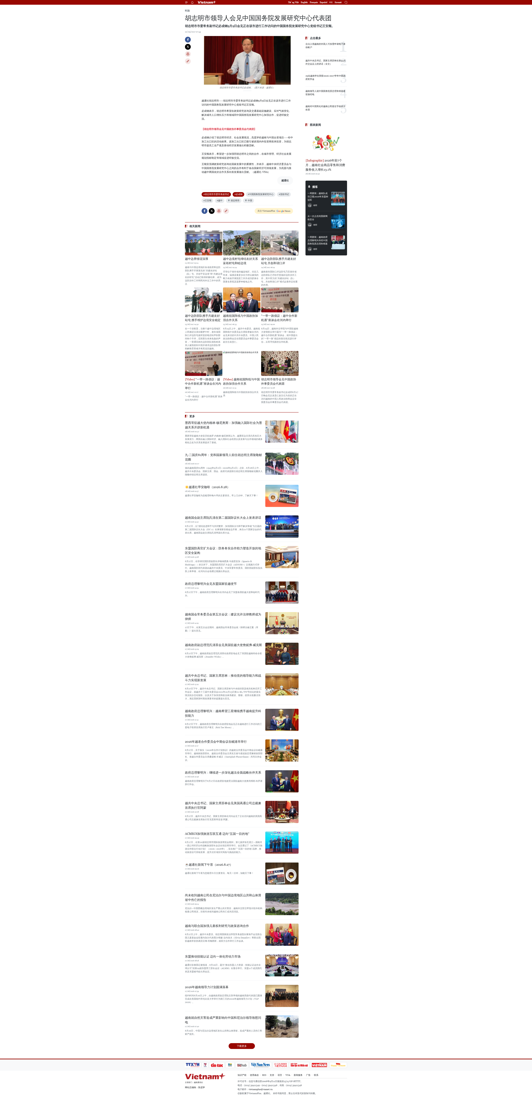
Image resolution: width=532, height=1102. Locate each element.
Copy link (188, 61)
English (304, 2)
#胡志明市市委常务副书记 (216, 194)
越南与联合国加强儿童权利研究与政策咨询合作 (217, 926)
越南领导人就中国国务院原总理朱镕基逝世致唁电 (325, 93)
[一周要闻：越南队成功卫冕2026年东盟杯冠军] (338, 199)
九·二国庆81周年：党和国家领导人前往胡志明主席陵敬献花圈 (223, 457)
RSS (264, 1075)
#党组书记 (284, 194)
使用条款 (254, 1075)
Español (323, 2)
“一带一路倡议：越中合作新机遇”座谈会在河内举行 (279, 318)
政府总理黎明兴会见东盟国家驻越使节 (211, 583)
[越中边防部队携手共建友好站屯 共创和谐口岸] (280, 242)
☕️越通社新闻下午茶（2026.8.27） (209, 864)
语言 (280, 1075)
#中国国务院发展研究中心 (260, 194)
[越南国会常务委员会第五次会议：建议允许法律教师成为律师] (282, 623)
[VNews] (205, 1065)
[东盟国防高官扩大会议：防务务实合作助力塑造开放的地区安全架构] (282, 557)
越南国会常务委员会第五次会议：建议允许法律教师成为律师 (223, 617)
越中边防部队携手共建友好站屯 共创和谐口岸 (278, 261)
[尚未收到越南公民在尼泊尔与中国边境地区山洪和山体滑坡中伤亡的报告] (282, 904)
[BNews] (230, 1065)
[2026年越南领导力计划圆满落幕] (282, 996)
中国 (250, 200)
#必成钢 (238, 194)
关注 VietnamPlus (266, 211)
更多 (192, 416)
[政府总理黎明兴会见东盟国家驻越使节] (282, 592)
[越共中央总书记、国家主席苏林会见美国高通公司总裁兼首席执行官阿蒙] (282, 812)
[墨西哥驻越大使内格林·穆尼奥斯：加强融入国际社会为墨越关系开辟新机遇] (282, 432)
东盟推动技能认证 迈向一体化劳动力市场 (213, 956)
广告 (308, 1075)
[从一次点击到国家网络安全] (338, 221)
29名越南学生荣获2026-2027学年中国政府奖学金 (325, 77)
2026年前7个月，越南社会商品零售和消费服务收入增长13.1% (325, 165)
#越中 (219, 200)
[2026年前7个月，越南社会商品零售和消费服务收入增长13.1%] (326, 143)
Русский (338, 2)
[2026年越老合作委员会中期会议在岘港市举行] (282, 750)
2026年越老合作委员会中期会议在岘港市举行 (216, 741)
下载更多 (242, 1046)
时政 (187, 10)
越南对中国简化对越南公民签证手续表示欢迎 (325, 108)
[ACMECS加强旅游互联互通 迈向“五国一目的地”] (282, 842)
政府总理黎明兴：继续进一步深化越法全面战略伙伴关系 (223, 772)
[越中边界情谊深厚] (203, 242)
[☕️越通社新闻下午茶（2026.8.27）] (282, 873)
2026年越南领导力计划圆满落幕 (206, 987)
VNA (288, 1075)
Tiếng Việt (293, 2)
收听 (315, 205)
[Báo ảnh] (319, 1065)
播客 (315, 186)
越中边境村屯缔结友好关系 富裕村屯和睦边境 (240, 261)
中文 (331, 2)
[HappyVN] (338, 1065)
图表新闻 (315, 124)
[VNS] (260, 1065)
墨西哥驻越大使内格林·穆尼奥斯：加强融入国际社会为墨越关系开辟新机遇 (223, 425)
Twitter (188, 47)
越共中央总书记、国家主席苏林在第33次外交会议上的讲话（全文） (325, 62)
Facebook (188, 40)
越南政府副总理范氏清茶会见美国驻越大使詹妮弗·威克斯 (223, 645)
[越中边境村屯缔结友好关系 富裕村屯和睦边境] (241, 242)
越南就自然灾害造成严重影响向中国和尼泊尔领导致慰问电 (223, 1020)
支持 (272, 1075)
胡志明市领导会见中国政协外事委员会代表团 (278, 381)
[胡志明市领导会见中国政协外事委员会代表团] (280, 363)
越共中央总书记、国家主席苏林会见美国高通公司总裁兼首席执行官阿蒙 (223, 805)
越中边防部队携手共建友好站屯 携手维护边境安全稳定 (203, 318)
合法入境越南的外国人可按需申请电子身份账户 (325, 46)
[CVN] (280, 1065)
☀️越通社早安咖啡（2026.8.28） (207, 487)
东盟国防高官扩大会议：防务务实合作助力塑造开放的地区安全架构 (223, 551)
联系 (316, 1075)
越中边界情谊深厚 (196, 259)
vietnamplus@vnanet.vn (261, 1089)
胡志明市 (235, 200)
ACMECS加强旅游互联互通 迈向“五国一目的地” (217, 834)
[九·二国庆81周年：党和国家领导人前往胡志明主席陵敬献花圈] (282, 464)
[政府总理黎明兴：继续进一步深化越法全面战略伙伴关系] (282, 781)
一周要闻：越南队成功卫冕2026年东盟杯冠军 (318, 196)
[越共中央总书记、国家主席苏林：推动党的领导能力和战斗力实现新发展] (282, 684)
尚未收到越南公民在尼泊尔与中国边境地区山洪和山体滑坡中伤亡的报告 (223, 898)
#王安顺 (207, 200)
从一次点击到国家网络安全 (318, 218)
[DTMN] (299, 1065)
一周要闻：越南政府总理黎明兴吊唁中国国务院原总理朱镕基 (318, 240)
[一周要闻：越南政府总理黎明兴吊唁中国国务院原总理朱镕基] (338, 242)
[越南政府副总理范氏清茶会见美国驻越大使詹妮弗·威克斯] (282, 654)
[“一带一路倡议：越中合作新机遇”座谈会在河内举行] (280, 299)
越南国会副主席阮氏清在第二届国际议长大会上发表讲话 (223, 517)
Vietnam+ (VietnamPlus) (207, 2)
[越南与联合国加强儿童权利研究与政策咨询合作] (282, 935)
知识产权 (242, 1075)
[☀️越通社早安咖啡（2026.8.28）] (282, 496)
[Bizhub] (242, 1065)
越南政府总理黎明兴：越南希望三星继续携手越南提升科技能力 (223, 713)
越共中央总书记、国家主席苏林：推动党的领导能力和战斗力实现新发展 (223, 678)
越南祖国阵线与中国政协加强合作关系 (240, 318)
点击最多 (315, 38)
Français (314, 2)
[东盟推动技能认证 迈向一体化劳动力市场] (282, 965)
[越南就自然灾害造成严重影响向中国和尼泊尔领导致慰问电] (282, 1026)
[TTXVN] (192, 1065)
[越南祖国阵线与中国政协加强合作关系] (241, 299)
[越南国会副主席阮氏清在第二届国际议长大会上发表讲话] (282, 526)
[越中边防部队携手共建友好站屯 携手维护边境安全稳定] (203, 299)
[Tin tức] (217, 1065)
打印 (188, 54)
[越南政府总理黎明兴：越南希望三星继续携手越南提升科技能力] (282, 720)
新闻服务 (298, 1075)
